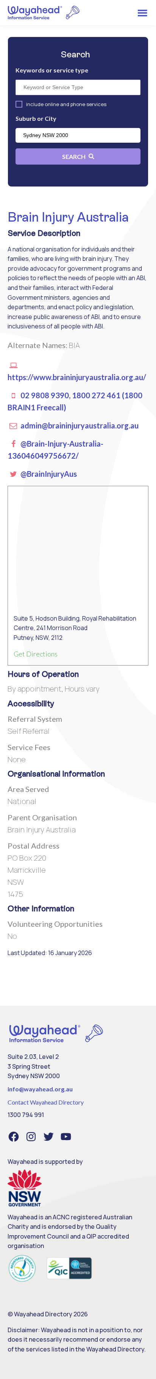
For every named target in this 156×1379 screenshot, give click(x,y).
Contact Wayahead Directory (46, 1102)
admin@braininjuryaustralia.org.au (79, 425)
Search (74, 156)
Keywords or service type (52, 70)
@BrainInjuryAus (48, 473)
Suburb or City (36, 118)
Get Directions (36, 654)
